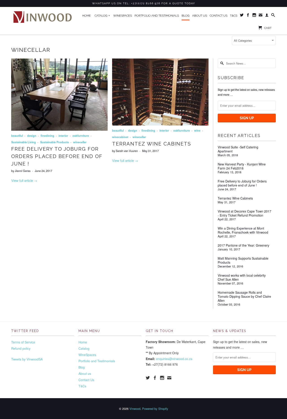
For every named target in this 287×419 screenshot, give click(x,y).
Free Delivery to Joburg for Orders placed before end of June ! (56, 156)
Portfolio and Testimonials (157, 15)
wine (197, 130)
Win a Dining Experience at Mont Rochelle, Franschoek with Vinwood (243, 230)
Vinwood (134, 408)
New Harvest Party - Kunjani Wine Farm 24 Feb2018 (242, 166)
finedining (47, 136)
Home (86, 15)
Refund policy (20, 348)
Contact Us (218, 15)
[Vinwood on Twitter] (242, 16)
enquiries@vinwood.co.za (174, 358)
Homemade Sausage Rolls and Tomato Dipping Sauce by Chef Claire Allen (244, 296)
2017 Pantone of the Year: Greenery (243, 245)
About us (199, 15)
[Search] (273, 16)
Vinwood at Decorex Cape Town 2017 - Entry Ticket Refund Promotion (244, 213)
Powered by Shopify (155, 408)
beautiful (17, 136)
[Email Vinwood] (260, 16)
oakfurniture (80, 136)
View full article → (24, 180)
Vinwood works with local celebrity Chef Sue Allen (242, 277)
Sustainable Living (23, 142)
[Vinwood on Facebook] (248, 16)
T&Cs (233, 15)
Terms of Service (23, 342)
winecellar (30, 50)
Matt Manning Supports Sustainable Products (243, 260)
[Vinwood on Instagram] (254, 16)
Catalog (102, 15)
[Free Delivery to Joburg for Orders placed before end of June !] (59, 129)
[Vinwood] (42, 16)
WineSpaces (122, 15)
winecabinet (120, 137)
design (31, 136)
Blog (185, 15)
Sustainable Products (54, 142)
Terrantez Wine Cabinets (151, 144)
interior (63, 136)
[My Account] (267, 16)
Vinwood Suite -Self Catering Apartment (238, 149)
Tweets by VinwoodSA (27, 359)
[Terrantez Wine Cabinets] (160, 124)
